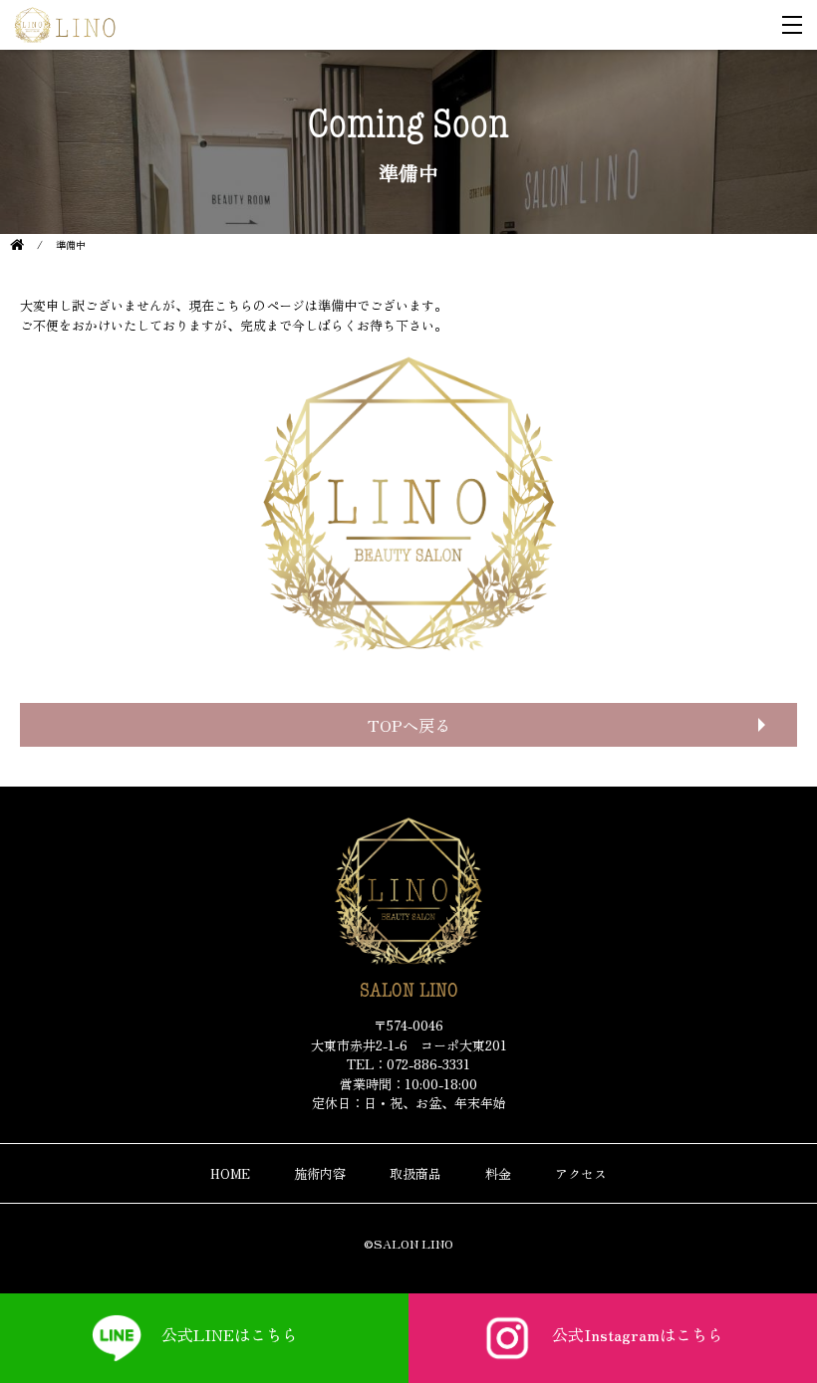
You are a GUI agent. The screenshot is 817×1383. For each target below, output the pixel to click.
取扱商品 (415, 1173)
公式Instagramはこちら (637, 1334)
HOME (230, 1173)
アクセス (581, 1173)
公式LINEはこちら (229, 1334)
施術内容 (320, 1173)
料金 (498, 1173)
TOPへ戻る (409, 725)
